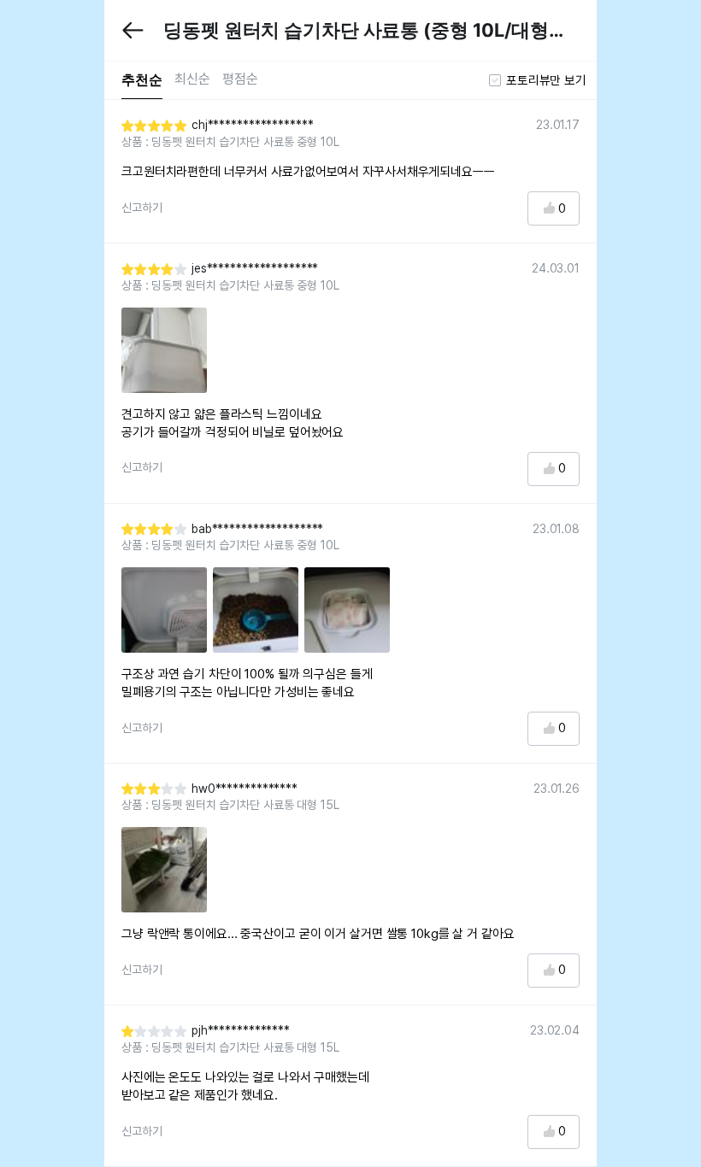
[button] (133, 30)
